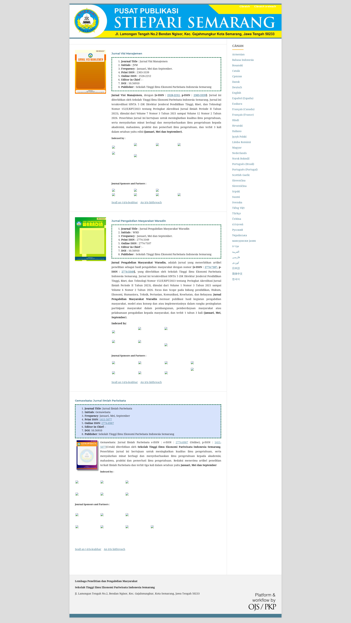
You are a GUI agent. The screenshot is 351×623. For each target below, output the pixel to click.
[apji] (122, 190)
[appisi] (138, 514)
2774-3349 (128, 271)
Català (236, 71)
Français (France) (243, 114)
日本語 (236, 268)
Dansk (236, 81)
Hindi (235, 120)
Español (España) (242, 98)
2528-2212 (173, 95)
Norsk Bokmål (240, 158)
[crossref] (122, 155)
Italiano (236, 131)
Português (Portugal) (245, 169)
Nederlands (239, 153)
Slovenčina (239, 180)
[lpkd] (166, 194)
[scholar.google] (88, 481)
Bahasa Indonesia (243, 60)
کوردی (235, 262)
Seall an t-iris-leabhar (125, 202)
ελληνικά (237, 224)
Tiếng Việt (238, 208)
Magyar (237, 147)
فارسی (236, 257)
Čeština (236, 219)
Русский (237, 229)
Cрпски (237, 76)
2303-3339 (200, 95)
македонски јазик (244, 240)
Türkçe (236, 213)
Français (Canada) (243, 109)
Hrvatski (237, 125)
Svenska (237, 202)
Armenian (238, 54)
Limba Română (241, 142)
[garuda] (166, 147)
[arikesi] (203, 362)
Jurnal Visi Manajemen (127, 53)
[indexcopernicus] (144, 147)
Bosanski (237, 65)
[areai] (144, 190)
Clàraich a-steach (265, 6)
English (236, 92)
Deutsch (237, 87)
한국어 (236, 279)
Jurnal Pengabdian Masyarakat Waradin (139, 221)
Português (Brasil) (243, 164)
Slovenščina (239, 186)
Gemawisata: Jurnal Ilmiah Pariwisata (100, 400)
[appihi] (151, 362)
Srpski (236, 191)
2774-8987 (107, 423)
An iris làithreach (151, 202)
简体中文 (237, 273)
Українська (239, 235)
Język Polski (239, 136)
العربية (235, 251)
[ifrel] (122, 194)
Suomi (236, 197)
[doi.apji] (188, 194)
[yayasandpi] (144, 194)
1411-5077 (105, 419)
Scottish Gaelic (241, 175)
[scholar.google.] (122, 147)
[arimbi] (166, 190)
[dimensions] (188, 147)
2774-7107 (211, 267)
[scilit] (144, 155)
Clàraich (244, 6)
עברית (235, 246)
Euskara (237, 103)
